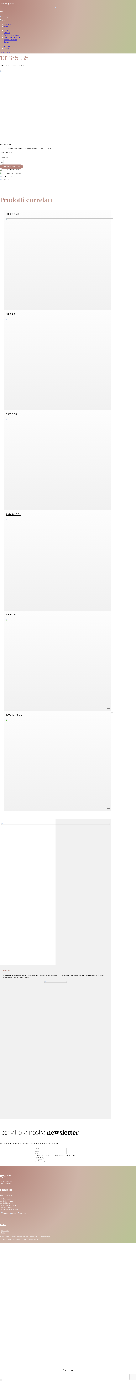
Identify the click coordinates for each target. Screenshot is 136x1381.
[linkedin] (115, 33)
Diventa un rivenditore (109, 21)
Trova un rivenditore (108, 18)
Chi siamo (102, 11)
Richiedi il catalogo (107, 24)
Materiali (102, 14)
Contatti (102, 27)
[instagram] (123, 33)
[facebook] (108, 33)
